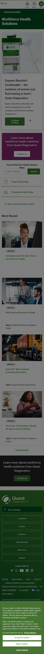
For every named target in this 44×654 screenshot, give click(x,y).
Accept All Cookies (22, 638)
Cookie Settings (22, 650)
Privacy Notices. (30, 633)
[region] (22, 627)
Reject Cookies (22, 644)
